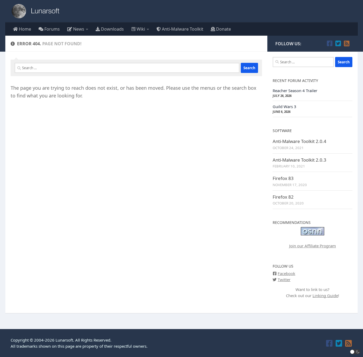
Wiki (140, 29)
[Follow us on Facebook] (329, 43)
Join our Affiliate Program (312, 245)
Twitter (284, 279)
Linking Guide (325, 295)
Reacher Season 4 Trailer (295, 90)
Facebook (286, 273)
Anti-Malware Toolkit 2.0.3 (299, 160)
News (78, 29)
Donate (223, 29)
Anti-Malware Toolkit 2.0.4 (299, 141)
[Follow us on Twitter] (338, 43)
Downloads (112, 29)
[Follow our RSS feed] (346, 43)
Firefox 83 (283, 178)
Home (24, 29)
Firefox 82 (283, 197)
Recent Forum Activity (295, 80)
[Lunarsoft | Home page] (37, 11)
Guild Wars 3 (284, 106)
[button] (355, 351)
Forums (51, 29)
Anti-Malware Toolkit (182, 29)
